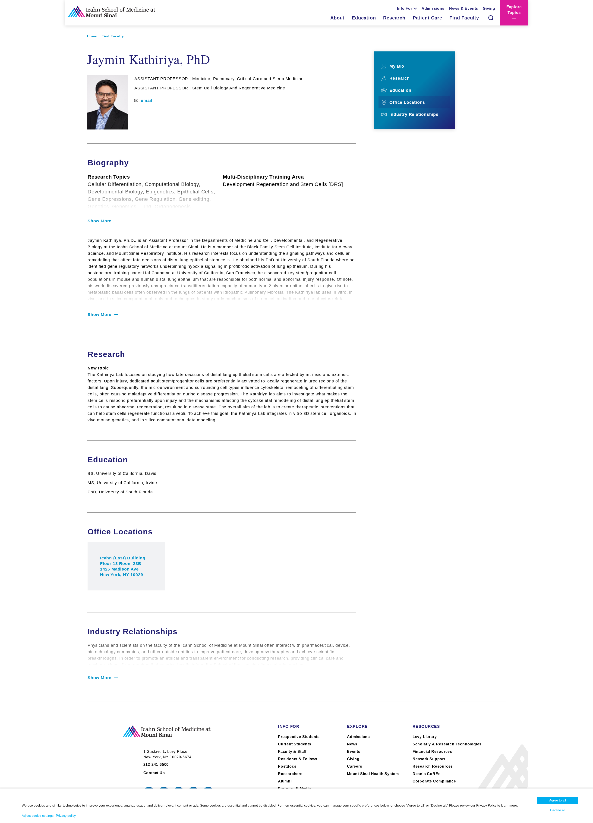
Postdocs (287, 766)
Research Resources (433, 766)
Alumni (285, 781)
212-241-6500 (156, 764)
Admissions (433, 8)
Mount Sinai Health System (373, 774)
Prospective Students (299, 737)
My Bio (396, 66)
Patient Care (427, 17)
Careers (354, 766)
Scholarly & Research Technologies (447, 744)
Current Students (294, 744)
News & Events (463, 8)
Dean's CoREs (427, 774)
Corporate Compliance (434, 781)
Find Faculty (464, 17)
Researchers (290, 774)
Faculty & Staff (292, 752)
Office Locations (407, 102)
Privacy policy (66, 815)
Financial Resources (432, 752)
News (352, 744)
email (146, 100)
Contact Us (154, 773)
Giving (489, 8)
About (337, 17)
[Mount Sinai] (167, 735)
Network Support (429, 759)
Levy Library (425, 737)
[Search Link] (490, 17)
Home (92, 36)
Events (353, 752)
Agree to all (557, 800)
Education (364, 17)
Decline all (557, 810)
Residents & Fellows (297, 759)
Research (394, 17)
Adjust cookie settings (38, 815)
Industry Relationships (413, 114)
